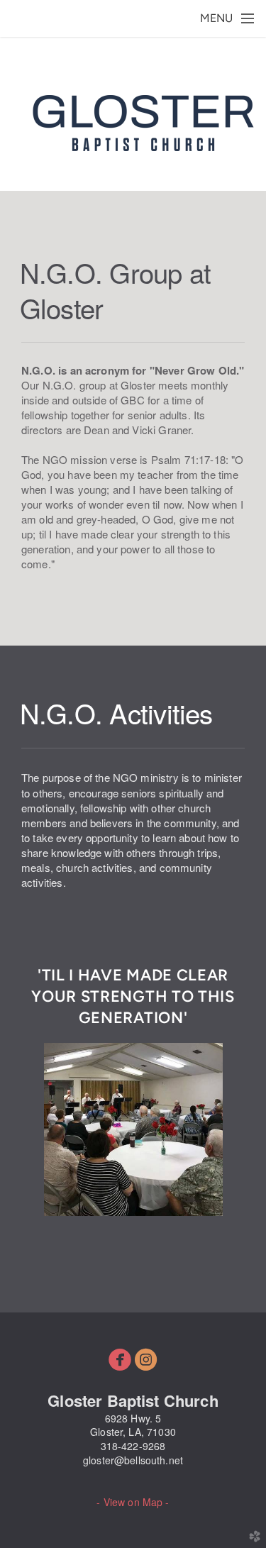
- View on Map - (132, 1502)
